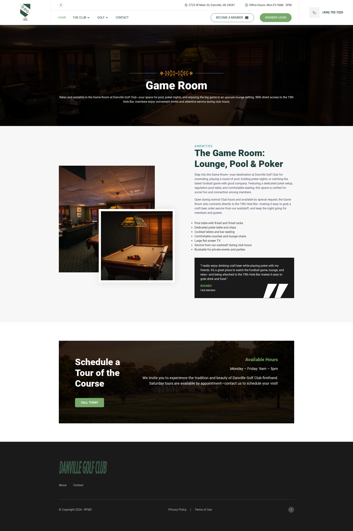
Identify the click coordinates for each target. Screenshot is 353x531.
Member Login (275, 17)
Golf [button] (101, 17)
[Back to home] (25, 12)
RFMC (88, 509)
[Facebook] (61, 5)
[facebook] (291, 510)
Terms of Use (203, 509)
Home (62, 17)
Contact (122, 17)
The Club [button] (79, 17)
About (63, 485)
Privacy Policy (177, 509)
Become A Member (229, 17)
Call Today (89, 402)
